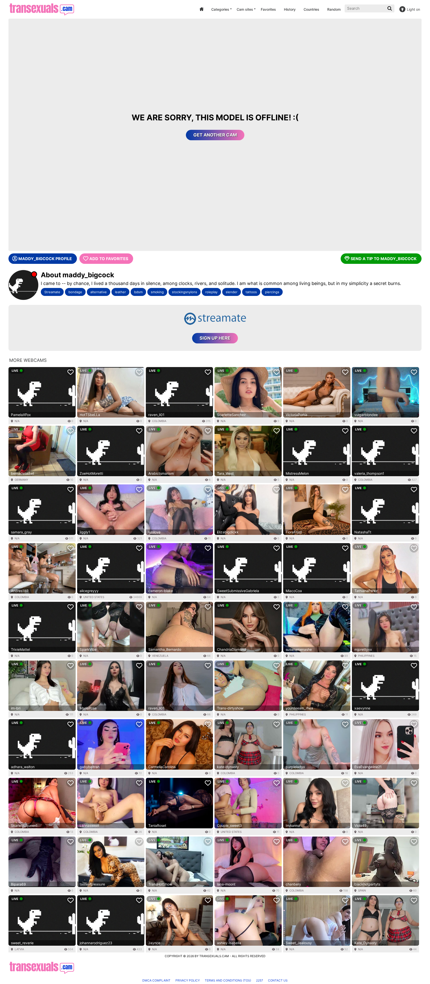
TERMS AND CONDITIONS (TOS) (228, 980)
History (290, 9)
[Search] (390, 8)
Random (334, 9)
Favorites (268, 9)
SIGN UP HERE (215, 338)
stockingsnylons (184, 292)
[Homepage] (41, 9)
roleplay (211, 292)
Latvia (19, 949)
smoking (157, 292)
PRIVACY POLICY (187, 980)
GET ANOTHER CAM (215, 135)
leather (120, 292)
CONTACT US (278, 980)
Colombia (159, 421)
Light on (413, 9)
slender (231, 292)
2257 (259, 980)
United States (93, 597)
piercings (272, 292)
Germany (21, 479)
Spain (362, 890)
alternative (98, 292)
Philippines (366, 655)
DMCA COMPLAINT (156, 980)
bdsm (138, 292)
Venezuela (160, 655)
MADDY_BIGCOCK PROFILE (45, 258)
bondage (75, 292)
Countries (311, 9)
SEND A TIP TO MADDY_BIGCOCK (384, 258)
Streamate (52, 292)
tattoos (251, 292)
